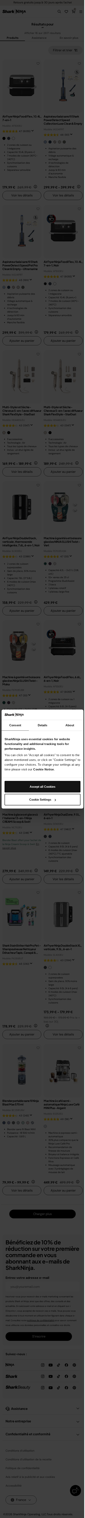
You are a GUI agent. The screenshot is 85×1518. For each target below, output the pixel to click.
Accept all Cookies (42, 786)
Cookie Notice (43, 769)
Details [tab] (42, 725)
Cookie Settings (40, 799)
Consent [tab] (15, 725)
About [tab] (69, 725)
